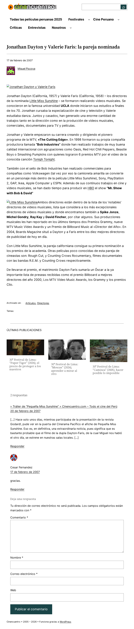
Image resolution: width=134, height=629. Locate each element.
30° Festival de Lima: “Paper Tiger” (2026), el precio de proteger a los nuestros (25, 364)
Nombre (16, 557)
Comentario (19, 517)
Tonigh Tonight (44, 159)
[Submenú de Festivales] (89, 19)
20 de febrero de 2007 (25, 411)
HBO (91, 188)
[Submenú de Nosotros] (71, 28)
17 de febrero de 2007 (25, 472)
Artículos (30, 303)
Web (13, 590)
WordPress (65, 621)
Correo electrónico (24, 574)
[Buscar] (123, 7)
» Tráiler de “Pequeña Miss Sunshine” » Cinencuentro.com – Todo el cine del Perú (63, 406)
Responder (17, 446)
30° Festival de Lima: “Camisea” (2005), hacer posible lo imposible (108, 369)
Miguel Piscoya (26, 68)
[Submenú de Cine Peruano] (119, 19)
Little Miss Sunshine (43, 101)
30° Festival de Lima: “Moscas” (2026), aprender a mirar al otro (64, 369)
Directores (43, 303)
